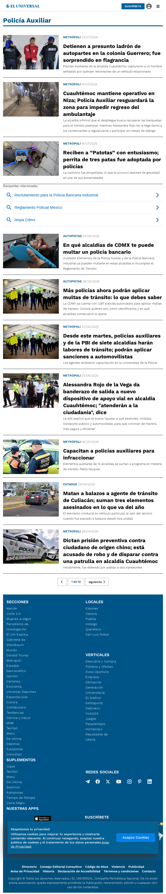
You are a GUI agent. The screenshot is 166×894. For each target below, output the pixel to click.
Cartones (13, 681)
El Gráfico (93, 698)
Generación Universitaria (95, 690)
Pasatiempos (95, 724)
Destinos (13, 744)
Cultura (12, 702)
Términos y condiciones (121, 871)
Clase (10, 766)
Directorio (29, 866)
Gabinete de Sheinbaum (16, 642)
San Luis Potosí (97, 634)
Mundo (11, 650)
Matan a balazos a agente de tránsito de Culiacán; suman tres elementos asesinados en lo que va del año (110, 500)
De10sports (94, 703)
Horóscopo (94, 729)
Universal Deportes (21, 691)
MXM (10, 723)
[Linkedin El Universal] (149, 782)
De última (13, 738)
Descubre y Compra (101, 661)
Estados (70, 484)
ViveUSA (92, 713)
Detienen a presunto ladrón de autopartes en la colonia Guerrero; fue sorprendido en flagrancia (112, 53)
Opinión (12, 676)
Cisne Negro (15, 803)
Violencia (118, 866)
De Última (14, 782)
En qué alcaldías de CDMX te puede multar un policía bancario (108, 248)
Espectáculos (16, 697)
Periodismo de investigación (17, 626)
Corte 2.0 (13, 613)
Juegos (91, 718)
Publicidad (136, 866)
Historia (48, 871)
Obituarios (93, 682)
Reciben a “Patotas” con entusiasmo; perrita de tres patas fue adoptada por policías (112, 160)
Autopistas (72, 236)
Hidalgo (91, 624)
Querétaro (93, 629)
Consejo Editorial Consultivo (61, 866)
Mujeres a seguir (19, 619)
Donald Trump (17, 655)
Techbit (12, 728)
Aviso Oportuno (97, 671)
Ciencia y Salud (18, 717)
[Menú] (158, 6)
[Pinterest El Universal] (139, 782)
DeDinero (93, 708)
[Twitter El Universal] (108, 782)
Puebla (91, 619)
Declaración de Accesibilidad (79, 871)
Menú (10, 733)
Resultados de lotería (97, 737)
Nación (11, 608)
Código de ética (96, 866)
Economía (14, 686)
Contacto (149, 871)
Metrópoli (72, 37)
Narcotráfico (16, 671)
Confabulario (16, 707)
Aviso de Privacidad (25, 871)
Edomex (92, 608)
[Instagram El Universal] (129, 782)
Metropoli (13, 660)
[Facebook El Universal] (98, 782)
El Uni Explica (17, 634)
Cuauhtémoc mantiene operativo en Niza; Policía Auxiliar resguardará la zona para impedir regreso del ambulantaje (109, 103)
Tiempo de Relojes (20, 797)
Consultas (14, 754)
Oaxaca (91, 613)
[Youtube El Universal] (119, 782)
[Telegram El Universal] (88, 782)
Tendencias (15, 712)
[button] (133, 6)
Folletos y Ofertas (99, 666)
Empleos (92, 677)
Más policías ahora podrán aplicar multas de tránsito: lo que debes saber (112, 293)
